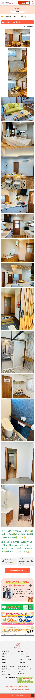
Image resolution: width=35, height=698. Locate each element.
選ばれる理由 (5, 669)
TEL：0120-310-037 (11, 689)
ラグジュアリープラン (25, 659)
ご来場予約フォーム (7, 654)
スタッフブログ (8, 16)
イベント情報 (5, 651)
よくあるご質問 (21, 662)
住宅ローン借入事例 (23, 666)
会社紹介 (4, 672)
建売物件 (4, 659)
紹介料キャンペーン (23, 674)
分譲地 (3, 657)
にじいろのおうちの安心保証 (9, 677)
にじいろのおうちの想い (8, 666)
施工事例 (4, 662)
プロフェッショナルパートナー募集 (25, 670)
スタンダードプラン (25, 654)
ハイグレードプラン (25, 657)
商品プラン (20, 651)
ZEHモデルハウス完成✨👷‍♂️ (20, 16)
